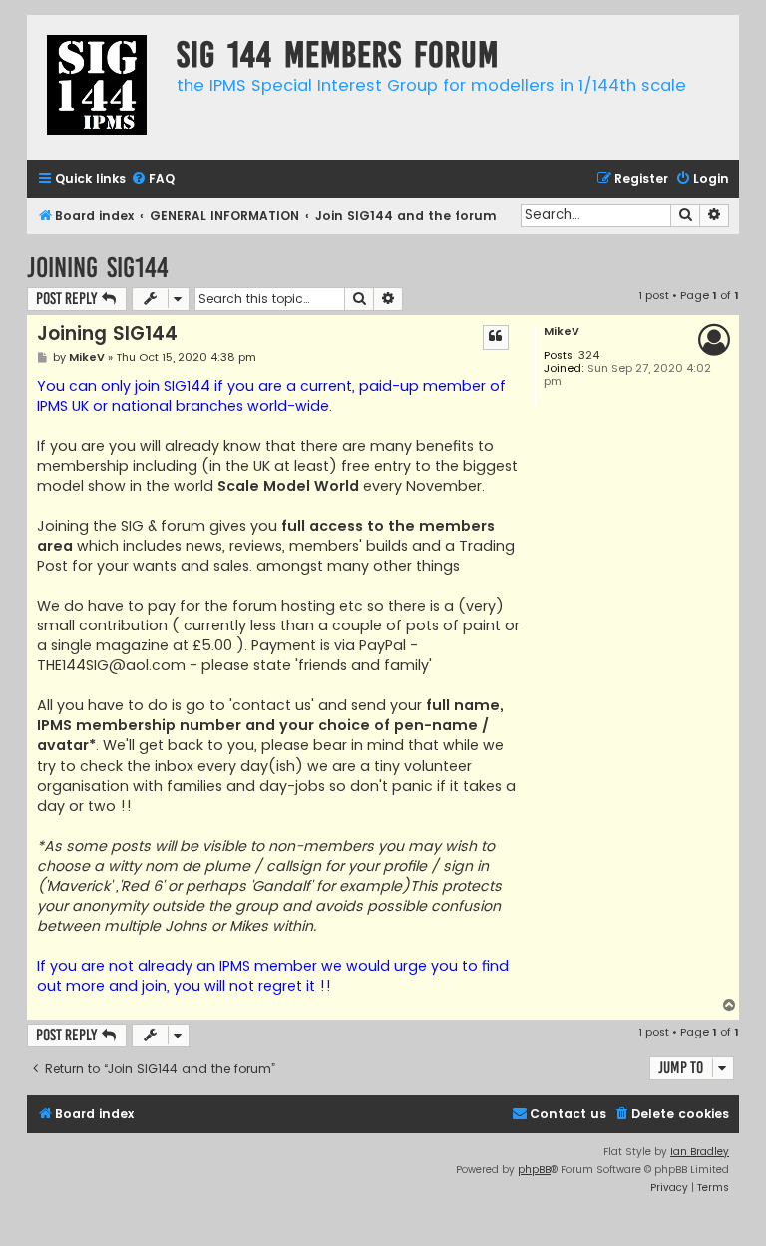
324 (588, 355)
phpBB (534, 1169)
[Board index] (97, 87)
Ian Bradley (699, 1151)
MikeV (561, 331)
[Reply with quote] (496, 337)
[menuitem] (153, 179)
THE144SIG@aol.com (111, 665)
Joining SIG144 (98, 267)
